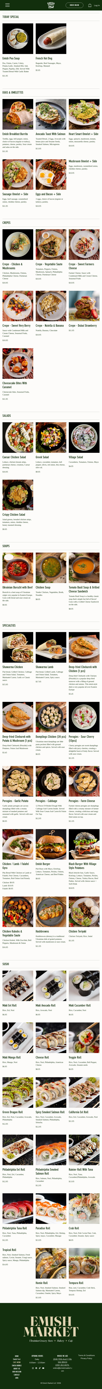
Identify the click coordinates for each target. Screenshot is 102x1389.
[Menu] (7, 5)
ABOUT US (16, 1368)
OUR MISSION (16, 1372)
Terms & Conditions (86, 1355)
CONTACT (17, 1375)
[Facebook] (36, 1368)
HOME (17, 1356)
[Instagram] (33, 1368)
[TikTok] (40, 1368)
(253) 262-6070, (62, 1365)
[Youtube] (43, 1368)
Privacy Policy (86, 1358)
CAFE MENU (17, 1362)
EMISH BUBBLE (17, 1365)
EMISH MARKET (51, 1326)
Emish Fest (16, 1359)
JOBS (16, 1378)
